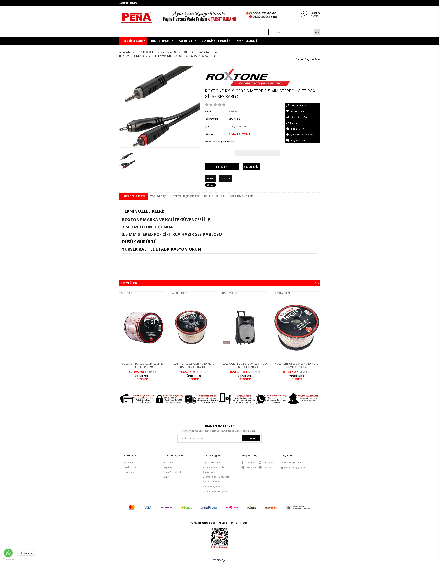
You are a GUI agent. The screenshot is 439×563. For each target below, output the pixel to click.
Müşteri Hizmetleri (212, 462)
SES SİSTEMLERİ (133, 40)
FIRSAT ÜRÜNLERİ (246, 40)
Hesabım (168, 462)
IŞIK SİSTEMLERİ (160, 40)
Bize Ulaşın (129, 472)
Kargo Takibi (209, 472)
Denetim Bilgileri (242, 196)
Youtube (267, 467)
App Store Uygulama (294, 467)
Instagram (268, 462)
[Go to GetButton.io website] (8, 559)
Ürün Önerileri (214, 196)
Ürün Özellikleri (133, 196)
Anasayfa (123, 2)
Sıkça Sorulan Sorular (214, 467)
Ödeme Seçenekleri (186, 196)
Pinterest (251, 467)
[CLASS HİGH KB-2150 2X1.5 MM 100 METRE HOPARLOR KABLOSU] (142, 327)
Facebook (251, 462)
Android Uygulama (291, 462)
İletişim (133, 2)
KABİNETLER (186, 40)
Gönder (251, 438)
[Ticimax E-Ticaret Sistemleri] (219, 560)
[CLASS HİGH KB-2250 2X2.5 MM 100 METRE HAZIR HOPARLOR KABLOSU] (194, 327)
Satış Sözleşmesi (211, 486)
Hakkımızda (130, 467)
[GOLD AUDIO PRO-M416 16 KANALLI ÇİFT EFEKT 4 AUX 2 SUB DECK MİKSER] (245, 327)
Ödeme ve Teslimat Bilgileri (216, 476)
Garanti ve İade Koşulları (215, 491)
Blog (126, 476)
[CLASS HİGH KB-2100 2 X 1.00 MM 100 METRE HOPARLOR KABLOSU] (297, 327)
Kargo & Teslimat (172, 472)
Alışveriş (167, 467)
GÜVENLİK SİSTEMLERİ (215, 40)
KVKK (166, 476)
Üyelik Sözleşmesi (212, 481)
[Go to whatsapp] (8, 553)
